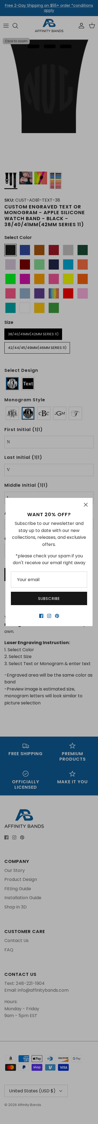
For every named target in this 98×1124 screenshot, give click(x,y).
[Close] (86, 505)
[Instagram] (49, 616)
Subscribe (49, 598)
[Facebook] (41, 616)
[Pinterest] (57, 616)
